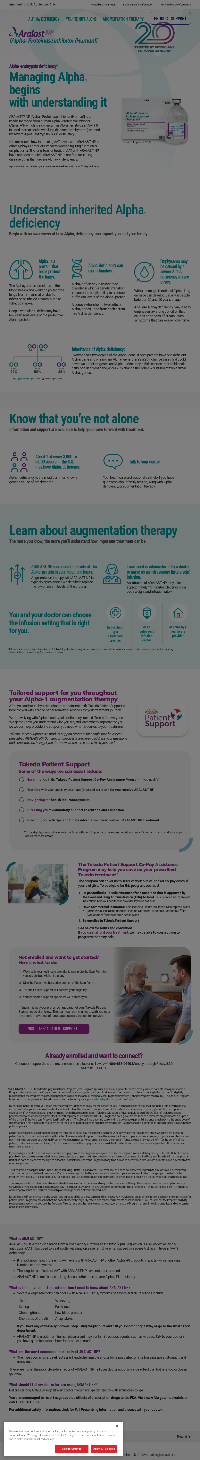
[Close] (116, 1426)
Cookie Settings (71, 1448)
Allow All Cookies (104, 1448)
